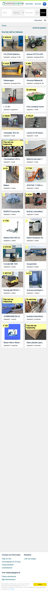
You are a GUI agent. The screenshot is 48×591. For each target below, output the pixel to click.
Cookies (12, 589)
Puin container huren (35, 107)
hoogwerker (32, 264)
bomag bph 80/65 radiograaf (16, 290)
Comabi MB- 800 (11, 264)
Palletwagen (9, 80)
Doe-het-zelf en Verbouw (12, 32)
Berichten (29, 4)
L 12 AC (7, 107)
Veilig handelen (8, 565)
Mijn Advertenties (9, 579)
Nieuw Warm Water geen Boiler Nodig (19, 342)
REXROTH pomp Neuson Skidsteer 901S (20, 211)
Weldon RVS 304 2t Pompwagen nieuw (20, 238)
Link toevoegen (30, 559)
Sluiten (40, 584)
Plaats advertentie (9, 576)
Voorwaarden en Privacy (11, 562)
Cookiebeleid (7, 568)
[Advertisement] (24, 451)
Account (38, 4)
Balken (6, 185)
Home (4, 26)
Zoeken (43, 12)
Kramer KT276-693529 (36, 54)
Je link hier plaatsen (39, 28)
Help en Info (6, 559)
